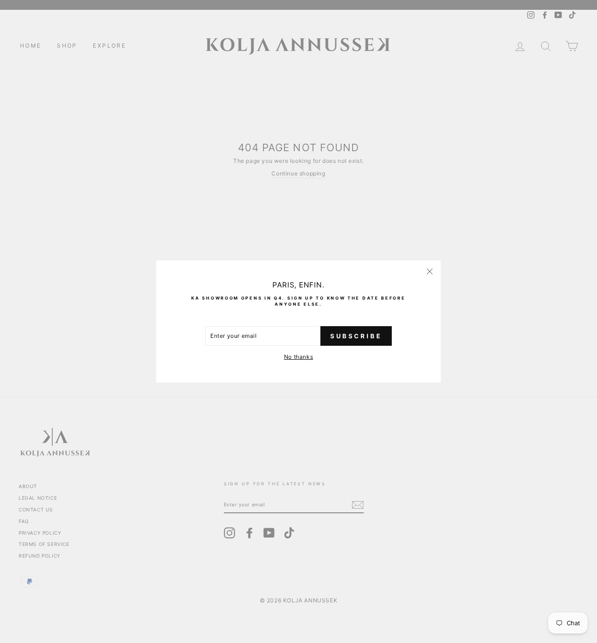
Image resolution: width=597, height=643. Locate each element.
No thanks (298, 356)
